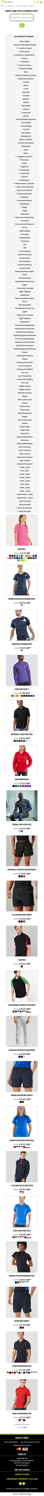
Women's (25, 433)
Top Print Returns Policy (30, 1442)
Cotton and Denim (26, 143)
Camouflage (25, 126)
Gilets (25, 85)
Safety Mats (25, 406)
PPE (24, 244)
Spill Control (25, 454)
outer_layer (25, 467)
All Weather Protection (24, 281)
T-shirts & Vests (25, 48)
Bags (25, 207)
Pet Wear (25, 221)
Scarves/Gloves (25, 200)
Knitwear (25, 197)
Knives (25, 403)
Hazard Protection (25, 457)
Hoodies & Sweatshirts (25, 55)
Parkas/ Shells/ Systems (25, 75)
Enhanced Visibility (25, 369)
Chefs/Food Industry (25, 332)
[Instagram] (23, 1483)
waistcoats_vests (25, 494)
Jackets (25, 109)
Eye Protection (25, 447)
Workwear (25, 146)
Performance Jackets (24, 183)
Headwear (24, 204)
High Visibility (25, 291)
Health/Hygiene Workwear (24, 335)
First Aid (24, 372)
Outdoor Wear (22, 6)
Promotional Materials (24, 325)
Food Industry (25, 251)
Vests (25, 150)
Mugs (24, 210)
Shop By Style (25, 511)
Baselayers (25, 180)
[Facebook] (20, 1483)
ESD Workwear (25, 278)
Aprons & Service (24, 190)
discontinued (25, 501)
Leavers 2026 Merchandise (24, 45)
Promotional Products (24, 224)
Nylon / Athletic (25, 139)
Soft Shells (25, 122)
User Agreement (11, 1442)
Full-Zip (26, 129)
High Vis (24, 166)
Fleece (25, 58)
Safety (26, 102)
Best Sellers (25, 41)
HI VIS (24, 227)
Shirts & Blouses (25, 194)
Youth (25, 89)
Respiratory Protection (25, 328)
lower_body (25, 477)
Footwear (25, 234)
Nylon (25, 153)
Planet (25, 352)
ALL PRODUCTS (10, 6)
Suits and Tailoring (25, 187)
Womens (26, 92)
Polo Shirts (24, 51)
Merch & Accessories (25, 217)
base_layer (25, 474)
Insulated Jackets (26, 79)
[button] (38, 2)
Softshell (25, 62)
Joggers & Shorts (24, 156)
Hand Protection (25, 254)
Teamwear (24, 173)
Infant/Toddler (26, 68)
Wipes (24, 396)
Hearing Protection (25, 355)
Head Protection (25, 393)
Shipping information (22, 1445)
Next (25, 1427)
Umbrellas (24, 214)
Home (2, 6)
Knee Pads (24, 410)
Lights (24, 285)
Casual (26, 82)
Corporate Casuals (24, 288)
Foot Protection (25, 366)
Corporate (25, 112)
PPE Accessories (25, 399)
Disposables (24, 231)
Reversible (25, 106)
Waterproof (26, 136)
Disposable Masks (25, 437)
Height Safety (25, 386)
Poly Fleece (26, 133)
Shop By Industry (25, 508)
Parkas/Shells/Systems (26, 119)
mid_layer (24, 470)
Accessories (25, 258)
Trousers (26, 95)
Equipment (24, 295)
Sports (26, 116)
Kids (26, 72)
